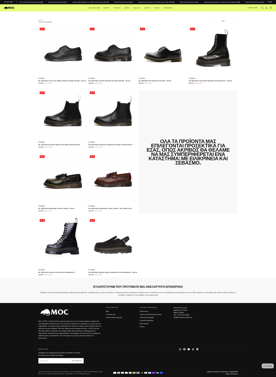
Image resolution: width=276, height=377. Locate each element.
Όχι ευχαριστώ (138, 201)
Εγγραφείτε (151, 195)
